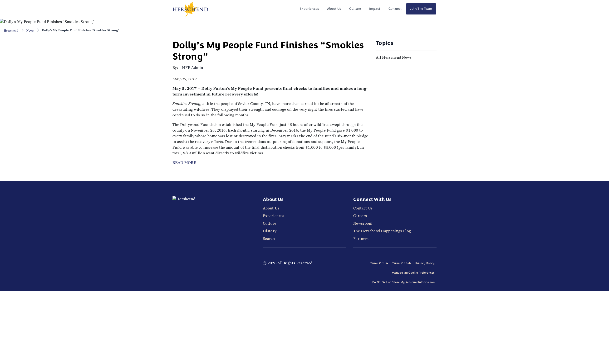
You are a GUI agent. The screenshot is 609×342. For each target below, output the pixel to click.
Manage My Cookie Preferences (413, 272)
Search (269, 238)
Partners (361, 238)
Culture (355, 9)
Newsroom (363, 223)
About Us (334, 9)
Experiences (309, 9)
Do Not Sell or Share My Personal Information (403, 282)
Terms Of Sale (401, 263)
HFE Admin (192, 67)
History (269, 230)
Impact (374, 9)
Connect (395, 9)
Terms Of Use (379, 263)
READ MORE (184, 162)
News (30, 31)
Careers (360, 215)
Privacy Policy (425, 263)
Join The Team (421, 9)
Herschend (11, 31)
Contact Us (363, 208)
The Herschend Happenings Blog (382, 230)
